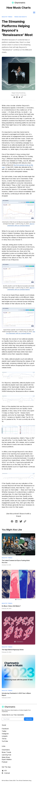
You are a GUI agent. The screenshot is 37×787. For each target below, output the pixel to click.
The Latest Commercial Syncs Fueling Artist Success (16, 561)
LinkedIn (5, 736)
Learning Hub (6, 755)
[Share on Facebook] (14, 97)
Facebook (5, 729)
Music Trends (6, 752)
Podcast (4, 762)
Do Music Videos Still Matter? (11, 606)
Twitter (4, 731)
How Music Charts (18, 7)
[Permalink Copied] (22, 97)
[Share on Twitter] (19, 97)
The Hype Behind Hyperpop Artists (13, 649)
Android (7, 773)
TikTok (4, 739)
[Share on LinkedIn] (16, 97)
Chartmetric (6, 750)
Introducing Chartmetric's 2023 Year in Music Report (16, 694)
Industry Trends (7, 16)
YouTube (5, 741)
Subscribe (29, 719)
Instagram (5, 734)
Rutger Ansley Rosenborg (18, 93)
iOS (5, 770)
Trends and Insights (20, 16)
